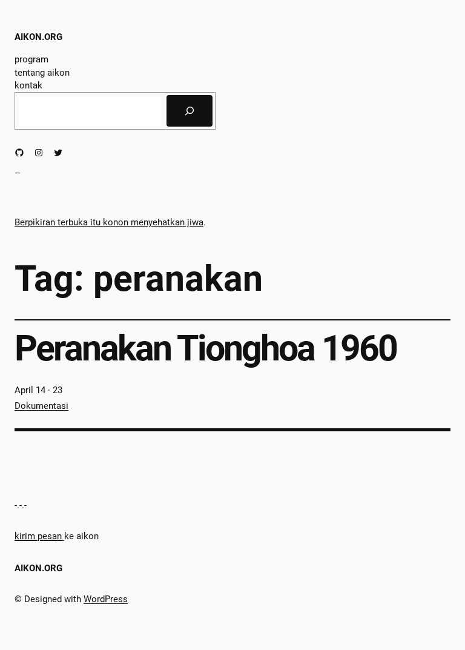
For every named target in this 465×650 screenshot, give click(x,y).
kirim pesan (38, 536)
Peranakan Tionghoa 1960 (206, 348)
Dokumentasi (41, 405)
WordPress (106, 599)
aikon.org (38, 37)
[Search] (190, 111)
